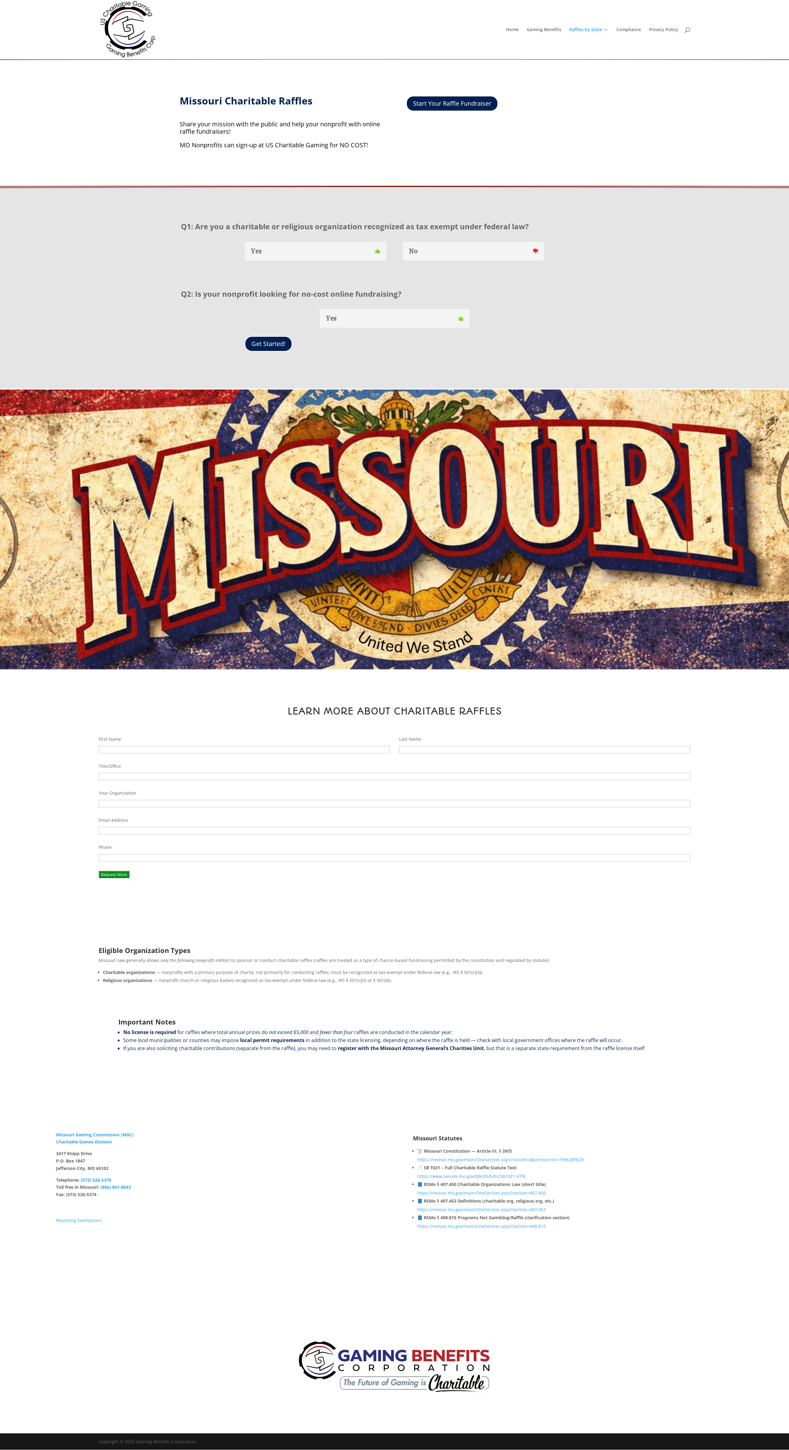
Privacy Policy (663, 29)
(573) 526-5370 (96, 1180)
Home (512, 29)
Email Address (113, 820)
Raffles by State (585, 29)
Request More (114, 874)
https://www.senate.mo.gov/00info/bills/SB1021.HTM (471, 1176)
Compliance (628, 29)
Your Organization (117, 793)
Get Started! (268, 344)
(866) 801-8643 (115, 1187)
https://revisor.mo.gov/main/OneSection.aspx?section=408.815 (481, 1226)
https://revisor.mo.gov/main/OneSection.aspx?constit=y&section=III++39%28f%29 (500, 1160)
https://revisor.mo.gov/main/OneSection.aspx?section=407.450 (481, 1193)
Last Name (410, 739)
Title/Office (110, 766)
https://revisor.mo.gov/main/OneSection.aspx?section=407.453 (481, 1209)
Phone (105, 847)
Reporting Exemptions (79, 1220)
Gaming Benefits (544, 29)
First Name (110, 739)
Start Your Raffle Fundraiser (452, 103)
